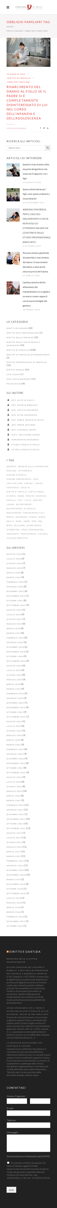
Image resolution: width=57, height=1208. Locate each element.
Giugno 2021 (14, 842)
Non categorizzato (19, 379)
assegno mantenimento (19, 479)
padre (27, 521)
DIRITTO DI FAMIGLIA (19, 78)
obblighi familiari (18, 82)
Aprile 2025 (13, 628)
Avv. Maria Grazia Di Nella (28, 420)
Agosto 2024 (14, 666)
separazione (13, 530)
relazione (19, 525)
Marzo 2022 (14, 800)
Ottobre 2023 (15, 712)
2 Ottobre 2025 (32, 246)
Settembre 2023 (16, 717)
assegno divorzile (17, 475)
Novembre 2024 (16, 652)
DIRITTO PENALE (16, 370)
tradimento (13, 534)
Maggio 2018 (14, 903)
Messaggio (13, 1132)
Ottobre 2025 (15, 600)
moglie (10, 521)
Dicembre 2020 (15, 870)
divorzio (11, 496)
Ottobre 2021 (15, 824)
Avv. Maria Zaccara (23, 425)
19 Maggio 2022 (16, 74)
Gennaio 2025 (15, 642)
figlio (28, 500)
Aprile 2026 (13, 573)
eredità (30, 496)
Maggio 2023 (14, 735)
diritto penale (37, 492)
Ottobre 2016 (15, 926)
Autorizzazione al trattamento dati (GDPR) (28, 1158)
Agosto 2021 (14, 833)
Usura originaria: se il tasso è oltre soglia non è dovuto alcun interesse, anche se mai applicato (28, 1011)
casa (35, 479)
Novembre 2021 (16, 819)
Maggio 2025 (14, 624)
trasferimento (28, 534)
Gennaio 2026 (15, 587)
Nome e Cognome (16, 1096)
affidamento (25, 471)
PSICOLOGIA (13, 384)
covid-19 (25, 487)
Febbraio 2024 (15, 693)
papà (34, 521)
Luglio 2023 (14, 726)
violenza (43, 534)
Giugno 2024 (14, 675)
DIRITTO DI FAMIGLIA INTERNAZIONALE (28, 355)
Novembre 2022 (16, 763)
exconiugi (41, 496)
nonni (19, 521)
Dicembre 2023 (15, 703)
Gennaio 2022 (15, 810)
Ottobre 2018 (15, 889)
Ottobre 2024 (15, 656)
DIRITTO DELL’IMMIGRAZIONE (23, 333)
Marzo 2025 (14, 633)
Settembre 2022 (16, 772)
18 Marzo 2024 (31, 310)
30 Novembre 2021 (34, 202)
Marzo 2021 (14, 856)
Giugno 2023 (14, 731)
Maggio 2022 (14, 791)
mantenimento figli (34, 513)
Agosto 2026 (14, 554)
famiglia (11, 500)
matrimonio (21, 517)
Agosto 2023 (14, 721)
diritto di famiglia (17, 492)
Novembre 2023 (16, 707)
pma (40, 521)
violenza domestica (17, 538)
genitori (37, 500)
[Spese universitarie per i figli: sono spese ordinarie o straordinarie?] (13, 194)
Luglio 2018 (14, 898)
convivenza (13, 487)
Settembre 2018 (16, 893)
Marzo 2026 (14, 577)
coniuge (28, 483)
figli (20, 500)
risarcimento (34, 525)
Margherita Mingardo (25, 440)
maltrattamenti (24, 504)
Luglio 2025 (14, 614)
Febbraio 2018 (15, 917)
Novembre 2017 (16, 921)
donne (21, 496)
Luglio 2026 (14, 559)
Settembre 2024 (16, 661)
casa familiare (15, 483)
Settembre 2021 (16, 828)
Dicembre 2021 (15, 814)
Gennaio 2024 (15, 698)
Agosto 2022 (14, 777)
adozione (12, 471)
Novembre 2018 (16, 884)
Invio (11, 1189)
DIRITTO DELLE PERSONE (20, 337)
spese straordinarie (33, 530)
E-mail (10, 1108)
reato (10, 525)
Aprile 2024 (13, 684)
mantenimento (14, 513)
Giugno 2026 (14, 563)
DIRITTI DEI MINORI (17, 328)
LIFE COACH (13, 374)
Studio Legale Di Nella (26, 444)
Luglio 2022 (14, 782)
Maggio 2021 (14, 847)
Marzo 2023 (14, 745)
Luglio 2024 (14, 670)
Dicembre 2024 (15, 647)
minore (33, 517)
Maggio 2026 (14, 568)
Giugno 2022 (14, 786)
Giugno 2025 (14, 619)
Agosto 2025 (14, 610)
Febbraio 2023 (15, 749)
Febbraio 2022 (15, 805)
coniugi (39, 483)
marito (10, 517)
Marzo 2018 (14, 912)
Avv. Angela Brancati (25, 405)
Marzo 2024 (14, 689)
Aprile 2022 (13, 796)
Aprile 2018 (13, 907)
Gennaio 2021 (15, 865)
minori (41, 517)
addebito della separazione (33, 466)
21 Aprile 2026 (31, 275)
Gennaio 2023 (15, 754)
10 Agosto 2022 (32, 182)
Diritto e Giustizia (25, 951)
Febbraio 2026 (15, 582)
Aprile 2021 (13, 852)
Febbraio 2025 (15, 638)
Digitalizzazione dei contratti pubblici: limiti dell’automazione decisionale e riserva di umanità (27, 970)
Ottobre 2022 (15, 768)
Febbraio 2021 (15, 861)
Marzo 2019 (14, 879)
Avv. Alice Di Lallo (23, 400)
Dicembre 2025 (15, 591)
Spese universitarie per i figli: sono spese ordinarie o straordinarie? (36, 194)
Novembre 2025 (16, 596)
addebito (11, 466)
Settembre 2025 (16, 605)
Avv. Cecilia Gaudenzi (25, 410)
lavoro (10, 504)
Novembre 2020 (16, 875)
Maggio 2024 (14, 680)
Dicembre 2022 (15, 759)
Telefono (12, 1120)
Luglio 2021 (14, 838)
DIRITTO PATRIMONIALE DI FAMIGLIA (27, 362)
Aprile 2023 (13, 740)
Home (10, 27)
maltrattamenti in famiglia (21, 509)
